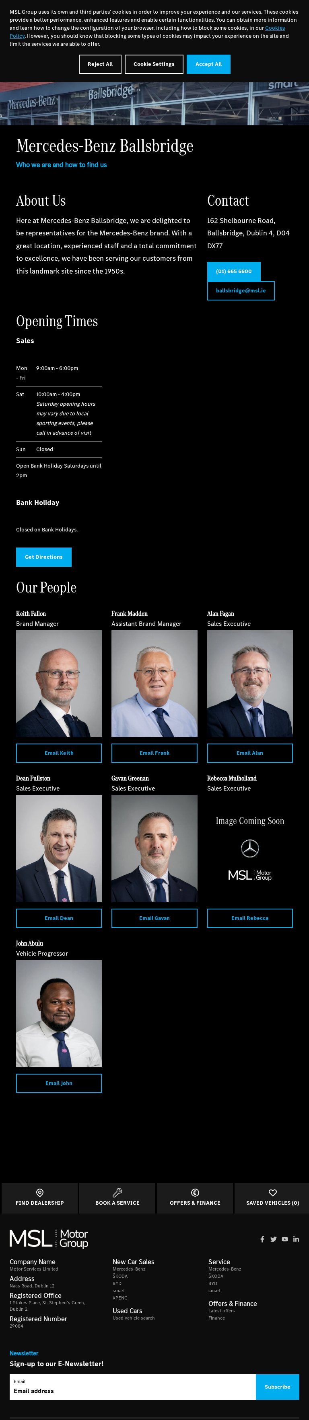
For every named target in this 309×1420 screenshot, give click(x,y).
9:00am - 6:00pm (57, 368)
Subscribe (277, 1387)
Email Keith (59, 753)
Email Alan (250, 753)
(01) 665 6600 (234, 271)
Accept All (209, 64)
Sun (21, 449)
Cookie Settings (154, 64)
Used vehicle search (134, 1318)
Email (19, 1381)
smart (119, 1290)
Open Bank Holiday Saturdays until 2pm (58, 470)
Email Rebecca (249, 918)
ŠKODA (120, 1276)
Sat (20, 394)
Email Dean (59, 918)
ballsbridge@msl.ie (241, 290)
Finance (216, 1318)
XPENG (120, 1298)
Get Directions (44, 557)
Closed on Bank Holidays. (47, 529)
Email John (58, 1083)
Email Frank (154, 753)
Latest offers (221, 1311)
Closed (44, 449)
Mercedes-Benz (129, 1269)
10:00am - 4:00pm (65, 413)
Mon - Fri (21, 373)
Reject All (100, 64)
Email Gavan (154, 918)
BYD (117, 1283)
